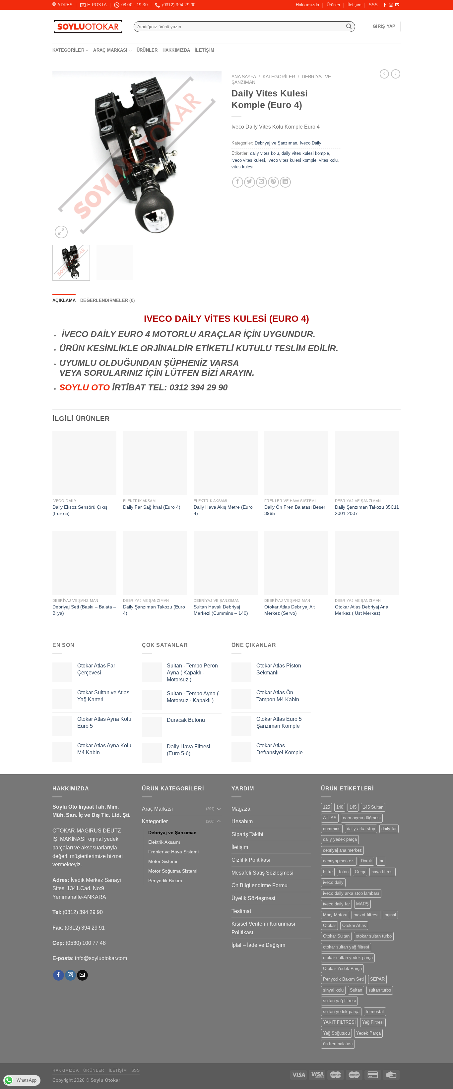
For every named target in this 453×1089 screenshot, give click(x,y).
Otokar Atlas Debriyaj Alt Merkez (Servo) (289, 610)
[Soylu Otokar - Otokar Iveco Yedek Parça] (88, 26)
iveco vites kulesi (248, 160)
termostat (375, 1011)
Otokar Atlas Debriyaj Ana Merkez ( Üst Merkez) (361, 610)
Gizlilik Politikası (250, 860)
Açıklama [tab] (64, 300)
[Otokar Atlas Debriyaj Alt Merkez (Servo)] (296, 563)
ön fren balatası (338, 1043)
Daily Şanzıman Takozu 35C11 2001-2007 (367, 510)
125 (326, 807)
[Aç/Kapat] (219, 809)
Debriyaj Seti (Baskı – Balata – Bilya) (84, 610)
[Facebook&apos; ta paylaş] (237, 182)
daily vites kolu (264, 153)
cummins (332, 828)
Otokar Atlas (354, 925)
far (380, 860)
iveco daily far (336, 903)
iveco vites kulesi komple (292, 160)
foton (344, 871)
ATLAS (330, 817)
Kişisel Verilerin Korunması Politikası (263, 928)
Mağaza (240, 809)
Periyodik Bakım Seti (343, 979)
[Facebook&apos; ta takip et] (385, 5)
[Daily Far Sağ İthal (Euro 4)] (155, 463)
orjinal (390, 914)
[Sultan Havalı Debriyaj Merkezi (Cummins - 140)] (226, 563)
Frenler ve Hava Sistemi (173, 851)
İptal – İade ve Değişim (258, 945)
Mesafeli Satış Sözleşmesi (262, 873)
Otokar (329, 925)
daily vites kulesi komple (305, 153)
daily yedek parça (340, 839)
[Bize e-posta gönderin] (397, 5)
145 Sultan (373, 807)
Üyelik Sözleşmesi (253, 898)
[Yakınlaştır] (61, 232)
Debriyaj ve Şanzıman (276, 143)
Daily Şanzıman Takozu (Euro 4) (154, 610)
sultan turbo (379, 990)
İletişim (354, 4)
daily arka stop (361, 828)
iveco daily (333, 882)
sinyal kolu (333, 990)
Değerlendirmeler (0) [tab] (107, 300)
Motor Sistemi (162, 861)
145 (353, 807)
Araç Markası (110, 50)
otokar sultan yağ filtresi (346, 947)
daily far (389, 828)
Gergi (360, 871)
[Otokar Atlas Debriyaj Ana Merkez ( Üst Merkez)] (367, 563)
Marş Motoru (335, 914)
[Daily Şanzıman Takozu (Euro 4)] (155, 563)
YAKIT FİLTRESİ (339, 1022)
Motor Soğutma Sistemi (172, 871)
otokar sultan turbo (374, 936)
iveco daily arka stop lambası (351, 893)
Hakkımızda (307, 4)
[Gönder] (349, 26)
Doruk (366, 860)
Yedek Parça (368, 1033)
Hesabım (242, 821)
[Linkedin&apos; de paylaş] (285, 182)
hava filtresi (382, 871)
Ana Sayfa (243, 76)
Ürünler (333, 4)
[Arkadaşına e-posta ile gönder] (261, 182)
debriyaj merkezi (339, 860)
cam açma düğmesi (362, 817)
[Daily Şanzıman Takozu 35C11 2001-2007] (367, 463)
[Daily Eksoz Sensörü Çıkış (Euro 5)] (84, 463)
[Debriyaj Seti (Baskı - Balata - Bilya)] (84, 563)
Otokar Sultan (336, 936)
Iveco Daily (310, 143)
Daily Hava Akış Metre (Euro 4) (223, 510)
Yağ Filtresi (373, 1022)
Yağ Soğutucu (336, 1033)
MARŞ (362, 903)
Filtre (328, 871)
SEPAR (377, 979)
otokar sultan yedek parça (348, 957)
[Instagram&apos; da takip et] (391, 5)
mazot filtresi (366, 914)
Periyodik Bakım (165, 880)
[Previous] (64, 155)
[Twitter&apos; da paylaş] (249, 182)
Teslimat (241, 911)
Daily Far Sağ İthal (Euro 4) (151, 507)
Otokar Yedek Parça (342, 968)
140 (339, 807)
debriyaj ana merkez (342, 850)
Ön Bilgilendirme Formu (259, 885)
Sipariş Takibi (247, 834)
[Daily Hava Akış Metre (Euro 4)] (226, 463)
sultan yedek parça (341, 1011)
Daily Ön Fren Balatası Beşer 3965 (294, 510)
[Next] (210, 155)
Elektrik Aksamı (164, 842)
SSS (373, 4)
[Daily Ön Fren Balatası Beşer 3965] (296, 463)
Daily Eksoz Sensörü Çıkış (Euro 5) (79, 510)
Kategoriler (68, 50)
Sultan (356, 990)
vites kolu (328, 160)
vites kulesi (242, 166)
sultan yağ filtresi (339, 1000)
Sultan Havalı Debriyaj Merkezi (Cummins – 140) (221, 610)
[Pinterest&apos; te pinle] (273, 182)
